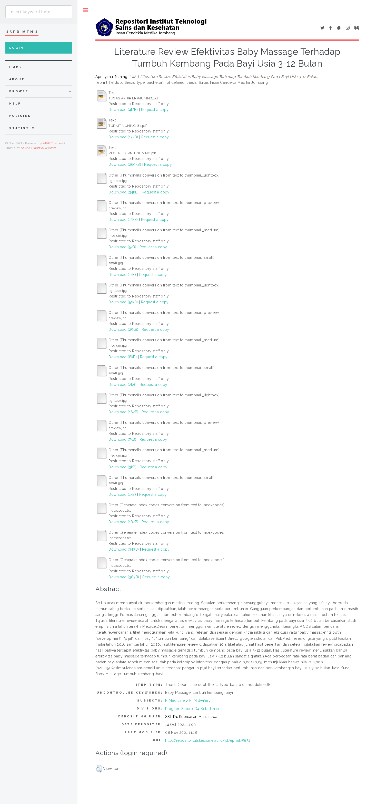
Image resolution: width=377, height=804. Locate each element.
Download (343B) (123, 549)
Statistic (22, 128)
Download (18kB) (123, 522)
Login (16, 47)
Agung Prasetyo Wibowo (38, 148)
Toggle (85, 10)
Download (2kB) (122, 385)
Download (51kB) (123, 302)
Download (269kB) (124, 164)
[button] (99, 768)
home (15, 67)
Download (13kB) (123, 137)
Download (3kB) (122, 467)
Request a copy (155, 110)
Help (15, 103)
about (17, 79)
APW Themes (53, 143)
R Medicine (175, 700)
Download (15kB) (123, 220)
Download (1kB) (122, 275)
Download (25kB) (123, 329)
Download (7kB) (122, 439)
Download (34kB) (123, 192)
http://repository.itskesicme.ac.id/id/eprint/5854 (208, 740)
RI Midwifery (200, 700)
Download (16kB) (123, 412)
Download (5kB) (122, 247)
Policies (20, 116)
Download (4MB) (123, 110)
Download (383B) (123, 577)
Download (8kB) (122, 357)
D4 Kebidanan (207, 709)
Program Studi (177, 709)
